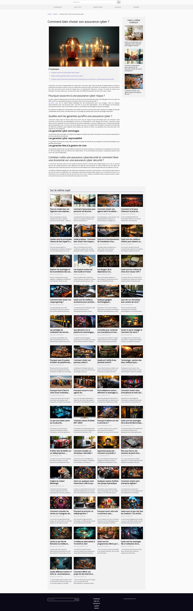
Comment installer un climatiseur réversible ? (83, 452)
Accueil (49, 14)
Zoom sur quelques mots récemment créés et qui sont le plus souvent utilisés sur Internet (84, 484)
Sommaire (54, 69)
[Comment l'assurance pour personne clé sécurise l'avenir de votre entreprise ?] (134, 56)
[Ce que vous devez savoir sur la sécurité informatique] (61, 412)
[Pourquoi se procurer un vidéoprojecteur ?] (85, 502)
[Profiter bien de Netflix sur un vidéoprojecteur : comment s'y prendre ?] (61, 442)
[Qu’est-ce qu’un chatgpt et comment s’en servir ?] (132, 321)
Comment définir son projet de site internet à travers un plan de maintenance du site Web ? (84, 575)
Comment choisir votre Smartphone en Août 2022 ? (131, 392)
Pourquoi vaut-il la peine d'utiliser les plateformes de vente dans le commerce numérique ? (60, 363)
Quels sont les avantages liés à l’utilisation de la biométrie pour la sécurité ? (131, 544)
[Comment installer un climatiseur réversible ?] (85, 442)
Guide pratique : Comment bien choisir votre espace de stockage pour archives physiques (84, 242)
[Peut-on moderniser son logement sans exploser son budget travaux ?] (134, 33)
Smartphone (98, 7)
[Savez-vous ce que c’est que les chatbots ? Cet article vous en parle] (132, 502)
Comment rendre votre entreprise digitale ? (130, 482)
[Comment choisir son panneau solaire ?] (85, 351)
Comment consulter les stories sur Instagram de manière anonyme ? (60, 513)
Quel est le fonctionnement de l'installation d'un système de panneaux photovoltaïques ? (108, 242)
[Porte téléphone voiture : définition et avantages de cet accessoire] (108, 382)
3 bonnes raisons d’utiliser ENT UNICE (84, 421)
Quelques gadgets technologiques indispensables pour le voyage (106, 303)
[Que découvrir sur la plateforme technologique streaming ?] (85, 321)
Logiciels (118, 7)
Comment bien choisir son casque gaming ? (60, 300)
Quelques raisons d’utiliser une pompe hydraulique (108, 482)
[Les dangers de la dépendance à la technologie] (108, 261)
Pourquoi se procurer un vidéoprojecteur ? (83, 512)
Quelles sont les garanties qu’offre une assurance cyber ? (67, 76)
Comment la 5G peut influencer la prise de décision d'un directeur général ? (130, 212)
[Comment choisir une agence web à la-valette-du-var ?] (134, 81)
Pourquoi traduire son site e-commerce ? (107, 421)
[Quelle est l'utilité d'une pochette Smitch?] (108, 351)
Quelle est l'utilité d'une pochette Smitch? (106, 361)
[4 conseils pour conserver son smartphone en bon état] (108, 321)
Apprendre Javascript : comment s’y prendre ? (106, 452)
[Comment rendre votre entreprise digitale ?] (132, 472)
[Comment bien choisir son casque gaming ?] (61, 291)
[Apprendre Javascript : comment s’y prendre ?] (108, 442)
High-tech (77, 7)
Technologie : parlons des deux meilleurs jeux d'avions (131, 362)
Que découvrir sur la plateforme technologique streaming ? (84, 332)
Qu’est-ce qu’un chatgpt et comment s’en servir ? (131, 331)
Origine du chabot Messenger (57, 482)
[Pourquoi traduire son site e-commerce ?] (108, 412)
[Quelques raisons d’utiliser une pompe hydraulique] (108, 472)
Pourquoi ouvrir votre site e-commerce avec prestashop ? (107, 513)
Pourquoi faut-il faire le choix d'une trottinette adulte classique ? (59, 392)
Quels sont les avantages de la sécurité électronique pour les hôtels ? (131, 422)
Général (136, 7)
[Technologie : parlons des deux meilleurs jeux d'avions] (132, 351)
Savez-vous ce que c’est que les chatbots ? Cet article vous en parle (132, 513)
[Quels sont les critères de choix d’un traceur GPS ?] (132, 261)
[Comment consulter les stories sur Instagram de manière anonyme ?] (61, 502)
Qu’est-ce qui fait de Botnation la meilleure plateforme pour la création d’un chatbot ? (59, 544)
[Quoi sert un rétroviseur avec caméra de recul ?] (132, 291)
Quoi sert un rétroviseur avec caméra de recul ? (130, 300)
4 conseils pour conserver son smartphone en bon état (107, 332)
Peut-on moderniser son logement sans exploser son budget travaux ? (133, 44)
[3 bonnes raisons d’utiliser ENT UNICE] (85, 412)
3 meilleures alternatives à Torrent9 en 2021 (84, 542)
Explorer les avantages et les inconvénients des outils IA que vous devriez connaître (61, 272)
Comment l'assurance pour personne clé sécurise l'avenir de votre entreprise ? (133, 68)
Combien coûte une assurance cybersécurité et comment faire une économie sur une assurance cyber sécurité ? (82, 79)
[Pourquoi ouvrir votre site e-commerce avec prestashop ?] (108, 502)
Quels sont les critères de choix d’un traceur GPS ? (131, 270)
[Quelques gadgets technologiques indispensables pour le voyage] (108, 291)
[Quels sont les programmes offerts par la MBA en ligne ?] (108, 533)
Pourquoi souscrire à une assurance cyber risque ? (65, 72)
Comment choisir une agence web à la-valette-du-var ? (133, 92)
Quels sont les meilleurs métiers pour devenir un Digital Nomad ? (131, 241)
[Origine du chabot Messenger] (61, 472)
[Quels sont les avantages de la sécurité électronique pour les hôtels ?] (132, 412)
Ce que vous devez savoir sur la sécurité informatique (60, 422)
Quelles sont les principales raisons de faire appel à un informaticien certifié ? (61, 241)
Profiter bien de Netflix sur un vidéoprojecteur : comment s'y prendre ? (60, 453)
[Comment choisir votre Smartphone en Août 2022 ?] (132, 382)
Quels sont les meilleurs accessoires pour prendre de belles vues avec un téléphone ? (84, 303)
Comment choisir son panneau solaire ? (82, 361)
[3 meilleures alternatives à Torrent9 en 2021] (85, 533)
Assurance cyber (53, 103)
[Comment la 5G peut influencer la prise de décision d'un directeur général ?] (132, 200)
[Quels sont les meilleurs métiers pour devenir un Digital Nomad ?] (132, 230)
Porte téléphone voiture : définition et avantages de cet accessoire (107, 392)
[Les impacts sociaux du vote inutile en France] (85, 261)
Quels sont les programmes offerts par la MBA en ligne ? (108, 543)
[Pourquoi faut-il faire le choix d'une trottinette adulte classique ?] (61, 382)
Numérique (58, 7)
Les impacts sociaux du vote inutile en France (83, 270)
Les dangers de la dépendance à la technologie (104, 271)
